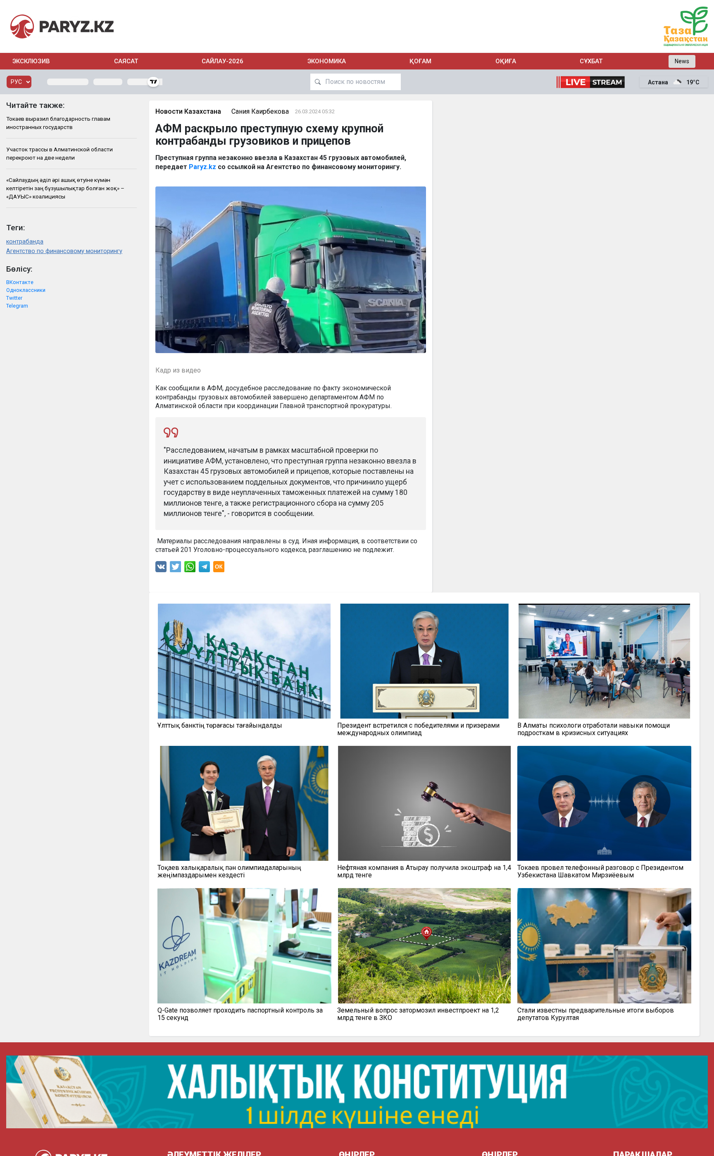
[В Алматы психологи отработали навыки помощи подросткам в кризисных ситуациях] (604, 661)
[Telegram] (204, 568)
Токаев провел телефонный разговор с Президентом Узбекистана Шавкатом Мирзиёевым (600, 871)
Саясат (126, 61)
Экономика (326, 61)
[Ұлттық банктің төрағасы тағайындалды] (244, 661)
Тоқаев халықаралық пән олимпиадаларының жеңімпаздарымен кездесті (229, 871)
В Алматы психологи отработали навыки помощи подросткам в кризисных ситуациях (593, 729)
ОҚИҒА (505, 61)
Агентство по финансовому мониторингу (64, 251)
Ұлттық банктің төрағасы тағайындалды (219, 725)
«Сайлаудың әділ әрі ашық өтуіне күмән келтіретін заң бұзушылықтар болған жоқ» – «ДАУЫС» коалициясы (65, 188)
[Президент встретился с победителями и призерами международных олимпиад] (424, 661)
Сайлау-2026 (222, 61)
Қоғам (420, 61)
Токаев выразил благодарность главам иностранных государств (58, 122)
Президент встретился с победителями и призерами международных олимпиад (418, 729)
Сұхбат (591, 61)
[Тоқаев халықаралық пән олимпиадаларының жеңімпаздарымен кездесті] (244, 803)
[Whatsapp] (189, 568)
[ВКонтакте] (161, 568)
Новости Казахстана (188, 111)
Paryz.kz (202, 167)
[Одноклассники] (218, 568)
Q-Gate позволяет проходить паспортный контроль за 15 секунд (240, 1014)
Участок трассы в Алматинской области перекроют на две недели (59, 153)
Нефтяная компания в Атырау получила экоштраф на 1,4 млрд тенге (424, 871)
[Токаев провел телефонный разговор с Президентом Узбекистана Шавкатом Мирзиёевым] (604, 803)
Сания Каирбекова (260, 111)
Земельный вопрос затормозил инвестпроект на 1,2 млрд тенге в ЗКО (418, 1014)
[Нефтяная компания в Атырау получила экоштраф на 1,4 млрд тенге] (424, 803)
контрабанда (24, 241)
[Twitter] (175, 568)
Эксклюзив (31, 61)
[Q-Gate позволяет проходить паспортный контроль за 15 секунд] (244, 945)
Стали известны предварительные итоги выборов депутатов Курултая (595, 1014)
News (682, 61)
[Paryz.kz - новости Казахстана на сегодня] (62, 26)
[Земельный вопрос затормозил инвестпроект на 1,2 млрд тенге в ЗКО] (424, 945)
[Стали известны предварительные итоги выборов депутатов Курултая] (604, 945)
